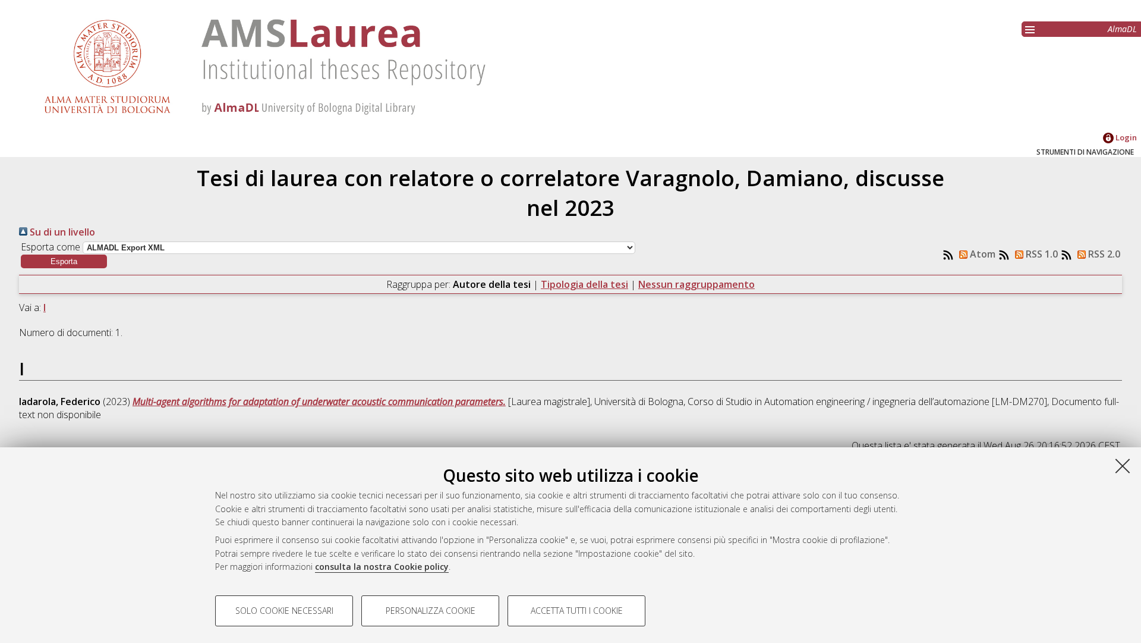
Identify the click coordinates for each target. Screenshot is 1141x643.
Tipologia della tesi (584, 284)
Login (1125, 137)
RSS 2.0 (1103, 254)
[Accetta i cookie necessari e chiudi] (1122, 465)
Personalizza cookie (430, 610)
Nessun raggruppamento (696, 284)
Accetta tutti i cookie (577, 610)
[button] (64, 261)
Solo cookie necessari (284, 610)
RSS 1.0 (1040, 254)
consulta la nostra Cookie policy (382, 566)
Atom (981, 254)
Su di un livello (61, 232)
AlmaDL (1122, 28)
